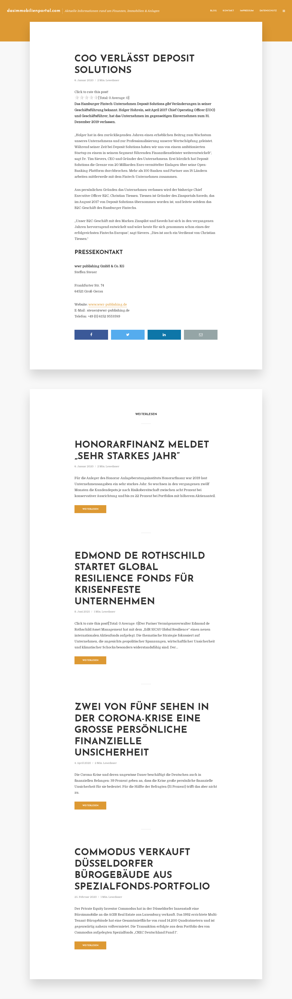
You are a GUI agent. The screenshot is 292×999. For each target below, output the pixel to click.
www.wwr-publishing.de (107, 304)
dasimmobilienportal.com (33, 11)
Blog (213, 11)
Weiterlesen (90, 509)
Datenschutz (268, 11)
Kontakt (228, 11)
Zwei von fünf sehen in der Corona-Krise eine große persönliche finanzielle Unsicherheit (141, 730)
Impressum (247, 11)
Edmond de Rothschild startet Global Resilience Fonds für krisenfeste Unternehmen (139, 579)
